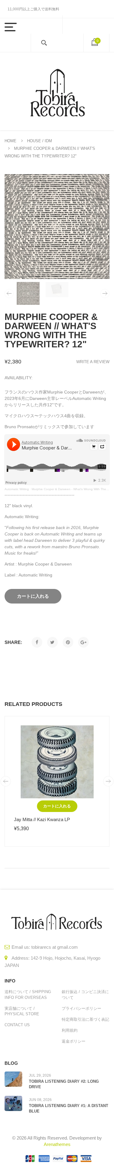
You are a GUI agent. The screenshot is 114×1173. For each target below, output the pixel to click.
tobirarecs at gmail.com (54, 947)
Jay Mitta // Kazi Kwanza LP (42, 819)
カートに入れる (57, 806)
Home (10, 141)
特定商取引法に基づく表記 (85, 1019)
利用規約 (70, 1030)
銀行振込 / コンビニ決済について (85, 994)
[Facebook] (37, 642)
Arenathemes (57, 1144)
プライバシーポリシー (81, 1008)
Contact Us (17, 1025)
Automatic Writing (17, 489)
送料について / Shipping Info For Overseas (28, 994)
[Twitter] (52, 642)
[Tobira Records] (57, 91)
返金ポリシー (73, 1041)
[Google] (83, 642)
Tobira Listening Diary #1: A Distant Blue (68, 1108)
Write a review (92, 361)
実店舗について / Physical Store (22, 1011)
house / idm (39, 141)
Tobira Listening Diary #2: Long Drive (64, 1084)
